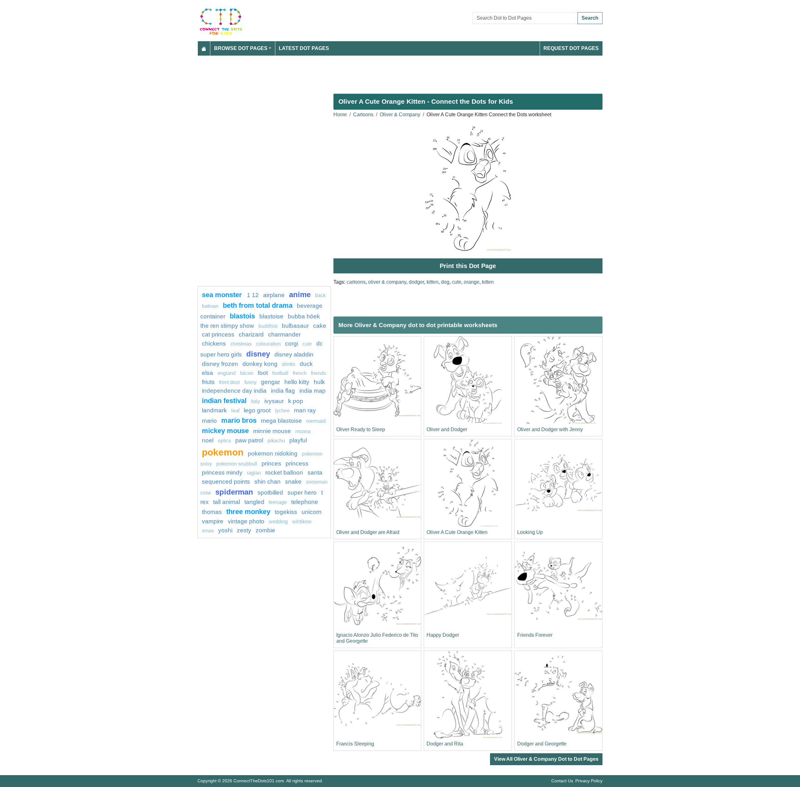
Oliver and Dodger (447, 429)
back (320, 295)
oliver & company (387, 282)
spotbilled (270, 492)
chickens (214, 343)
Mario (209, 420)
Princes (271, 463)
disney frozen (220, 364)
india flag (283, 390)
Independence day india (234, 390)
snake (293, 481)
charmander (284, 334)
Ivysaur (274, 401)
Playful (298, 440)
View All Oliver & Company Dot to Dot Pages (546, 759)
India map (312, 390)
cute (456, 282)
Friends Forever (534, 635)
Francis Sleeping (355, 743)
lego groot (257, 410)
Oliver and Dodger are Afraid (367, 532)
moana (303, 431)
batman (210, 306)
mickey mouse (225, 431)
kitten (432, 282)
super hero (303, 492)
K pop (295, 401)
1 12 (253, 295)
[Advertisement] (385, 72)
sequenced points (226, 481)
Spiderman (234, 492)
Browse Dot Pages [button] (241, 48)
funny (250, 382)
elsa (207, 373)
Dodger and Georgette (542, 743)
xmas (208, 530)
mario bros (239, 420)
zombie (265, 530)
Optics (224, 440)
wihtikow (302, 521)
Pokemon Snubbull (236, 463)
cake (319, 325)
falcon (246, 373)
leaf (235, 410)
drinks (288, 364)
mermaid (316, 421)
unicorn (312, 512)
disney (258, 354)
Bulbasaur (295, 325)
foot (263, 373)
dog (445, 282)
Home (340, 114)
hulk (319, 382)
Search (590, 18)
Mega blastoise (281, 420)
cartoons (356, 282)
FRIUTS (208, 382)
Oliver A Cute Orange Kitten (457, 532)
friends (318, 373)
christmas (241, 343)
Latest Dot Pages (304, 48)
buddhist (268, 326)
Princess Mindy (222, 472)
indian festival (224, 401)
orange (471, 282)
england (227, 373)
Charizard (251, 334)
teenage (278, 502)
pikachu (276, 440)
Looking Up (530, 532)
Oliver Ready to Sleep (360, 429)
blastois (242, 316)
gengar (270, 382)
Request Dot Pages (571, 48)
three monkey (248, 512)
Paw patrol (249, 440)
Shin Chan (267, 481)
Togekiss (286, 512)
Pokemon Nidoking (273, 453)
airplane (274, 295)
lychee (282, 410)
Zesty (244, 530)
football (280, 373)
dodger (416, 282)
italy (255, 401)
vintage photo (246, 521)
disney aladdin (293, 354)
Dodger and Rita (445, 743)
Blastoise (271, 316)
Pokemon (222, 452)
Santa (315, 472)
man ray (305, 410)
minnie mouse (272, 431)
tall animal (226, 502)
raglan (254, 473)
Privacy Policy (588, 780)
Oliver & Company (400, 114)
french (300, 373)
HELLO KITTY (296, 382)
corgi (291, 343)
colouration (268, 343)
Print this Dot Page (468, 265)
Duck (306, 364)
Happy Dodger (443, 635)
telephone (304, 502)
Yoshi (225, 530)
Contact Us (562, 780)
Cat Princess (218, 334)
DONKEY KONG (260, 364)
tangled (254, 502)
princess (297, 463)
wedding (278, 521)
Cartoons (363, 114)
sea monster (223, 295)
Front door (229, 382)
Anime (300, 294)
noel (207, 440)
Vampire (212, 521)
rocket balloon (284, 472)
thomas (212, 512)
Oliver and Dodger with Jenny (550, 429)
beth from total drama (257, 305)
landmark (214, 410)
